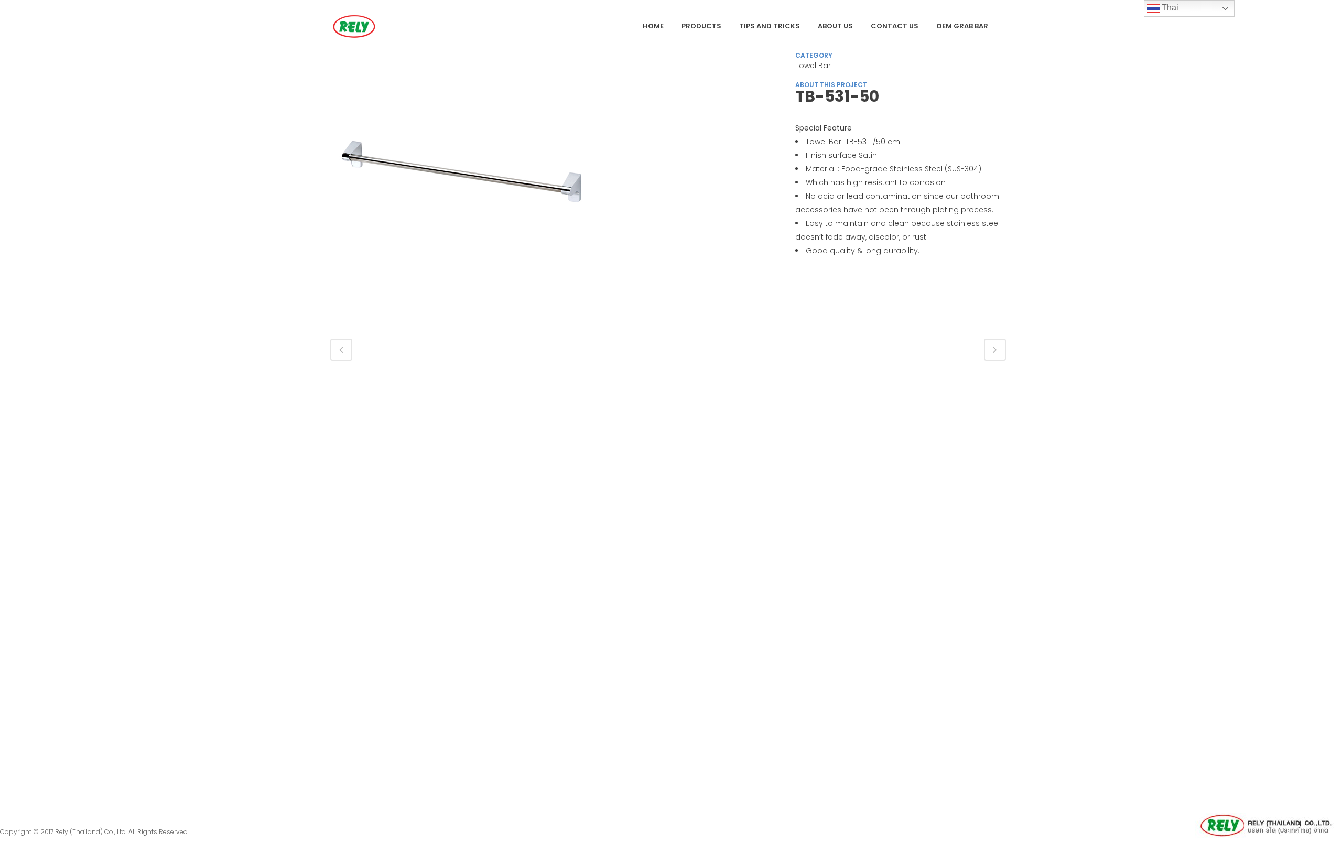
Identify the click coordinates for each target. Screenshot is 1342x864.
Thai (1169, 7)
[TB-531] (461, 187)
